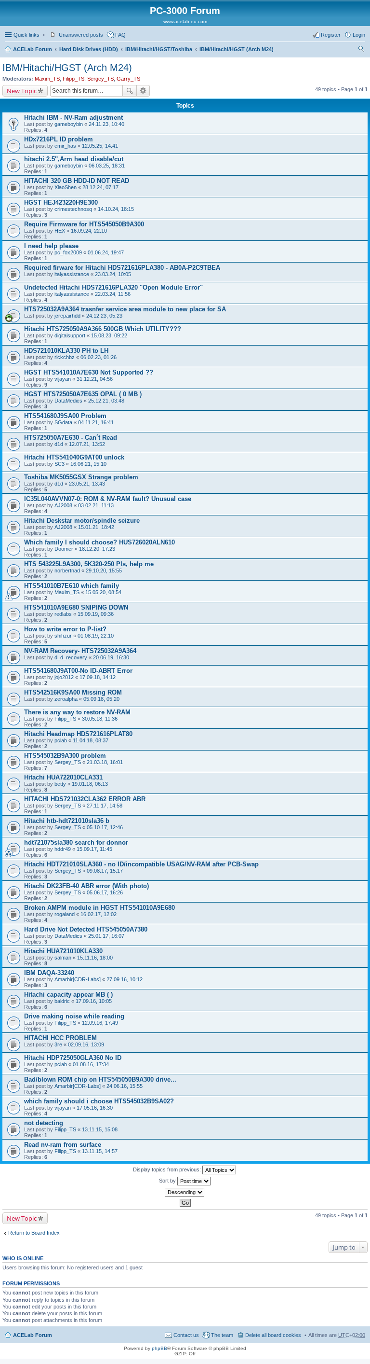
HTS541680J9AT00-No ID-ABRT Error (78, 670)
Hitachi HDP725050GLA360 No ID (72, 1057)
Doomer (63, 549)
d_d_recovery (70, 657)
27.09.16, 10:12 (124, 979)
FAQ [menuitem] (120, 35)
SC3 (59, 464)
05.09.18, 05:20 (101, 699)
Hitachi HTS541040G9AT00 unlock (74, 457)
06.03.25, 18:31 (107, 165)
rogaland (64, 914)
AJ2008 (63, 505)
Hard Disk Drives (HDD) (88, 49)
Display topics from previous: (167, 1169)
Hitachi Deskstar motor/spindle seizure (82, 520)
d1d (58, 444)
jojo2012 (64, 677)
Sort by (168, 1180)
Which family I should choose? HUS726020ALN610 (99, 542)
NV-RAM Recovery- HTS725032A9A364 (80, 650)
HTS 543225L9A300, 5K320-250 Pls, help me (89, 564)
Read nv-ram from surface (62, 1144)
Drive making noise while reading (74, 1016)
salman (62, 957)
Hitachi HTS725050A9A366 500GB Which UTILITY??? (102, 329)
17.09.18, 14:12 (97, 677)
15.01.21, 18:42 (96, 527)
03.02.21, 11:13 (96, 505)
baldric (62, 1001)
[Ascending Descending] (185, 1192)
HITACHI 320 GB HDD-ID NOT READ (76, 180)
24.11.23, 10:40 (106, 124)
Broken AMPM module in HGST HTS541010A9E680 (99, 907)
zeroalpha (66, 699)
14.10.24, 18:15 (116, 209)
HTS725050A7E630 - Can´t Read (70, 437)
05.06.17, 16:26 (105, 892)
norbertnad (67, 570)
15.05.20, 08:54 (103, 592)
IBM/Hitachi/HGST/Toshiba (158, 49)
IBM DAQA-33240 (49, 972)
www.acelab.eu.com (185, 21)
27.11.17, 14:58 (104, 805)
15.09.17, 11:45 (94, 849)
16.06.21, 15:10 (88, 464)
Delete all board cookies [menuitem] (273, 1335)
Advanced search (143, 91)
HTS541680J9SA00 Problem (65, 415)
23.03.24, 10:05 (113, 274)
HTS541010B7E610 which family (71, 585)
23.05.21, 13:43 (87, 484)
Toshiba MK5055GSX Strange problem (81, 477)
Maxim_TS (47, 79)
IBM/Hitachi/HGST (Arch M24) (236, 49)
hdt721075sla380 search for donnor (76, 842)
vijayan (62, 379)
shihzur (63, 636)
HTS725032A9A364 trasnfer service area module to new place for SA (125, 309)
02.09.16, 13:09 (86, 1044)
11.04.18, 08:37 (90, 740)
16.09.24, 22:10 (89, 231)
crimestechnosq (73, 209)
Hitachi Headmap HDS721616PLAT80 (78, 734)
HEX (59, 231)
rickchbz (64, 357)
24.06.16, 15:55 (124, 1086)
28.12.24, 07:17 (100, 187)
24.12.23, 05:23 (104, 316)
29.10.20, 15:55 (104, 570)
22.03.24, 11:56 (113, 294)
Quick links (26, 35)
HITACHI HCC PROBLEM (60, 1038)
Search (129, 91)
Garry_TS (128, 79)
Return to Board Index (34, 1233)
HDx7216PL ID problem (58, 139)
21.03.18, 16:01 (105, 762)
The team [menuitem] (222, 1335)
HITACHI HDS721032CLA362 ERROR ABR (84, 799)
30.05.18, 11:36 (100, 719)
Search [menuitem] (361, 50)
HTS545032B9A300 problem (65, 755)
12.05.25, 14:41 (100, 146)
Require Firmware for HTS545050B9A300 (84, 224)
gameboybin (68, 124)
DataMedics (68, 401)
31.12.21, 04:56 (95, 379)
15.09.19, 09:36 (96, 614)
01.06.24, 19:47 (106, 252)
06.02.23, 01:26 (98, 357)
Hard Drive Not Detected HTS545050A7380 (85, 929)
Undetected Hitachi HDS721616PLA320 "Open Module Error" (113, 287)
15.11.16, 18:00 (95, 957)
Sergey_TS (100, 79)
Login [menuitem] (359, 35)
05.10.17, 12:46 (105, 827)
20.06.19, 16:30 (111, 657)
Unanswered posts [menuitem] (81, 35)
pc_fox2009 (68, 252)
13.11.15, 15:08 (100, 1129)
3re (58, 1044)
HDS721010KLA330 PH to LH (66, 350)
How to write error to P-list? (65, 629)
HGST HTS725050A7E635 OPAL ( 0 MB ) (83, 394)
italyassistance (71, 274)
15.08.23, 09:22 (109, 335)
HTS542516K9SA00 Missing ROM (73, 692)
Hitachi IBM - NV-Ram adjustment (73, 117)
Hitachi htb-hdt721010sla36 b (66, 820)
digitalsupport (69, 335)
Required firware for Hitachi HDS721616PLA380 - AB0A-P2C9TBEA (122, 267)
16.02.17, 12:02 (98, 914)
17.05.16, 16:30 (95, 1108)
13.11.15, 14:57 (100, 1151)
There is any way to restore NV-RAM (77, 712)
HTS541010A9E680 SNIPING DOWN (76, 607)
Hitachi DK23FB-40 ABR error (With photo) (86, 886)
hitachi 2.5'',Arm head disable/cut (73, 159)
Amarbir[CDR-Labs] (77, 979)
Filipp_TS (73, 79)
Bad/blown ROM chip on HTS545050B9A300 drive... (100, 1079)
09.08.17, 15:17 (105, 871)
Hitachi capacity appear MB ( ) (68, 994)
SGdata (63, 422)
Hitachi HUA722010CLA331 (63, 777)
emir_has (65, 146)
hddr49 (62, 849)
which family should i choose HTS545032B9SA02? (99, 1101)
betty (60, 784)
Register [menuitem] (331, 35)
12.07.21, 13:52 (87, 444)
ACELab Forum (32, 49)
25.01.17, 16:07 (106, 936)
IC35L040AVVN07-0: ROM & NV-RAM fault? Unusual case (107, 498)
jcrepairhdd (67, 316)
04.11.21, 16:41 (96, 422)
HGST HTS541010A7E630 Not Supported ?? (88, 372)
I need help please (51, 246)
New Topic (22, 90)
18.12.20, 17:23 (97, 549)
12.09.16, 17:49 (100, 1023)
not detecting (43, 1123)
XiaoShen (65, 187)
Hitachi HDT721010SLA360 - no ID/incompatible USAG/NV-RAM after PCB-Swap (141, 864)
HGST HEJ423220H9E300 (61, 202)
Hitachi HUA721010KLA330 (63, 951)
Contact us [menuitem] (186, 1335)
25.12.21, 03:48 (106, 401)
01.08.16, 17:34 (91, 1064)
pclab (60, 740)
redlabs (63, 614)
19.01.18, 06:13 (90, 784)
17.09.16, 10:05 (94, 1001)
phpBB (159, 1348)
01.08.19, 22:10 (96, 636)
